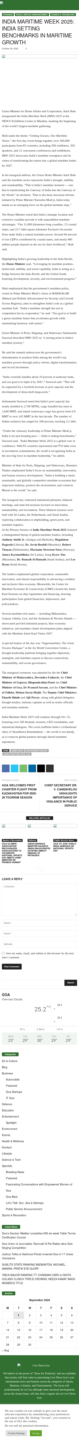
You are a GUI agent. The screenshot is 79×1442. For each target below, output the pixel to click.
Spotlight (11, 1122)
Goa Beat (11, 1197)
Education (8, 1110)
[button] (73, 5)
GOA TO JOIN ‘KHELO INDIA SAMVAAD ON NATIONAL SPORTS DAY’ (64, 847)
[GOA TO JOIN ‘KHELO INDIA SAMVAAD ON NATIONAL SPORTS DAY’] (65, 833)
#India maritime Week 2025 (17, 754)
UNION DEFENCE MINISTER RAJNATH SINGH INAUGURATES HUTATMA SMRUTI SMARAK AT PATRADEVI (39, 849)
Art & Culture (9, 1061)
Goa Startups (14, 1092)
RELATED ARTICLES (39, 818)
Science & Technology (63, 14)
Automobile (13, 1079)
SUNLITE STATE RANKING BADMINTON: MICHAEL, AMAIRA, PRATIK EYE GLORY (34, 1266)
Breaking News (15, 1172)
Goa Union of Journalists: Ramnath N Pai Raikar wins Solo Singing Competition (37, 1246)
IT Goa (10, 1098)
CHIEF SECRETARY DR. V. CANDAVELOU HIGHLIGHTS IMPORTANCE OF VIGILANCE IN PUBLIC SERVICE (60, 795)
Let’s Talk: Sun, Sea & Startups (25, 1203)
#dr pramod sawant (36, 750)
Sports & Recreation (12, 840)
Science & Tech (11, 1160)
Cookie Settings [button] (16, 1433)
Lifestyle (7, 1153)
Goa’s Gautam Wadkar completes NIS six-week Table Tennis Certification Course (39, 1235)
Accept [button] (36, 1433)
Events (6, 1135)
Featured (11, 1085)
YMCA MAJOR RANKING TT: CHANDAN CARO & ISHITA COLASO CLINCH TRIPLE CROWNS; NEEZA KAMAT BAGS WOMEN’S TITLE (38, 1279)
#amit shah (17, 750)
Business (7, 14)
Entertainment (10, 1116)
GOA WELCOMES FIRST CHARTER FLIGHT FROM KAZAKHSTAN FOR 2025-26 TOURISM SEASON (19, 791)
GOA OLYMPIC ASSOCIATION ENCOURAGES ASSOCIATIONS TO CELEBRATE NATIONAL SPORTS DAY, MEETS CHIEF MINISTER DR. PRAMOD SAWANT (12, 853)
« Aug (5, 1350)
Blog (4, 1067)
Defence (32, 840)
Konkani (7, 1147)
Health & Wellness (13, 1141)
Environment (9, 1129)
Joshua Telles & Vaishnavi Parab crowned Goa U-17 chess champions (37, 1256)
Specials (7, 1166)
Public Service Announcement (32, 14)
